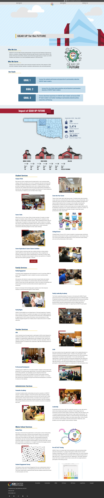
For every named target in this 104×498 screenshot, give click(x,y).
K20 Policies (73, 483)
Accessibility (37, 483)
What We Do (19, 3)
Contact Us (85, 3)
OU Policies (64, 483)
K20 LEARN (33, 261)
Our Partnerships (41, 3)
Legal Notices (82, 483)
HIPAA (56, 483)
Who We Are (63, 3)
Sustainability (47, 483)
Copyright (92, 483)
